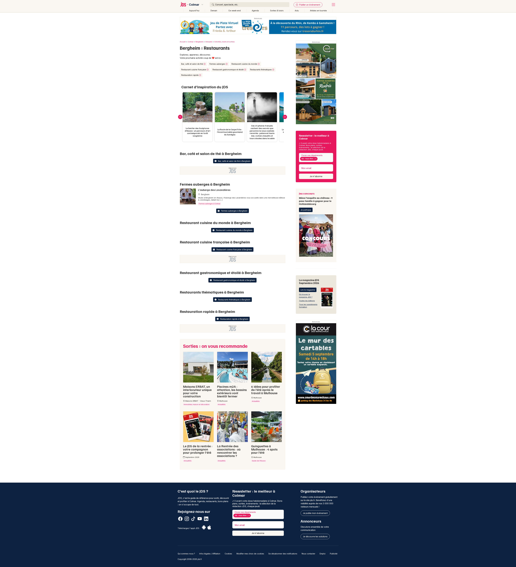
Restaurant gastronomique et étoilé (228, 69)
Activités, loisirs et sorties (224, 42)
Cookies (228, 553)
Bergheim (199, 42)
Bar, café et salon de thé (192, 64)
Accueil (183, 42)
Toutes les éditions (307, 301)
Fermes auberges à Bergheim (234, 211)
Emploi (322, 553)
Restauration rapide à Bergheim (234, 319)
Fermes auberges (217, 64)
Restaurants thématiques (261, 69)
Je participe (305, 210)
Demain (214, 10)
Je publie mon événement (315, 513)
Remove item (315, 159)
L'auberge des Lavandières (214, 189)
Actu (297, 10)
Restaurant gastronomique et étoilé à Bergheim (234, 280)
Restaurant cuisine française (194, 69)
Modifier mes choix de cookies (250, 553)
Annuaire (208, 42)
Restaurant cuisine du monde (245, 64)
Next (285, 117)
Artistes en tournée (318, 10)
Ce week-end (234, 10)
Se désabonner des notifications (282, 553)
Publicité (333, 553)
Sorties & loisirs (277, 10)
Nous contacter (308, 553)
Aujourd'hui (194, 10)
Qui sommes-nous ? (186, 553)
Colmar (194, 4)
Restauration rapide (190, 75)
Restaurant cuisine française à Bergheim (234, 249)
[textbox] (318, 159)
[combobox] (316, 157)
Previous (180, 117)
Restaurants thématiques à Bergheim (234, 299)
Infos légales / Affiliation (209, 553)
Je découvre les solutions (315, 536)
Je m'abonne (316, 176)
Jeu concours (315, 198)
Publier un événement (309, 4)
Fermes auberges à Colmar (209, 204)
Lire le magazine (307, 290)
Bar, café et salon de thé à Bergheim (234, 161)
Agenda (255, 10)
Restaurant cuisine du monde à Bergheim (234, 230)
